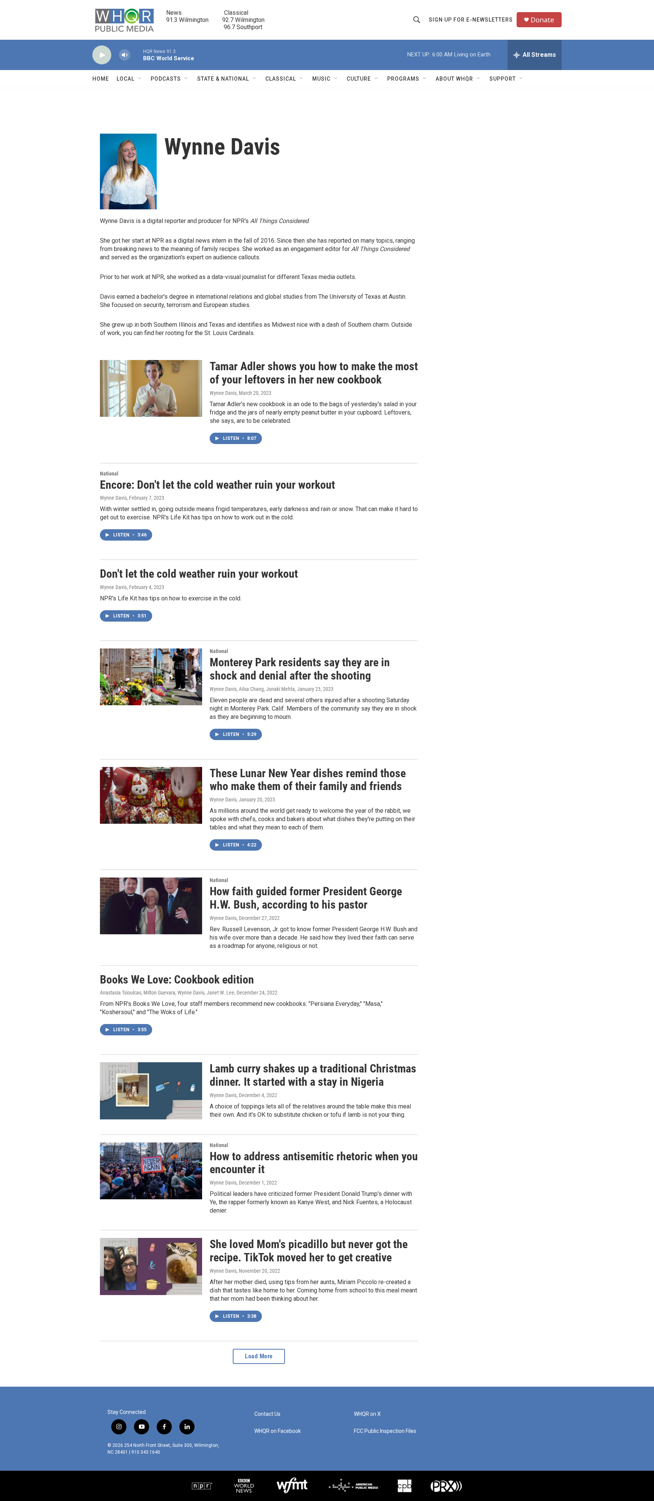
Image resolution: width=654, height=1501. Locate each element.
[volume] (124, 55)
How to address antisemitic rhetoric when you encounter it (314, 1163)
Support (502, 79)
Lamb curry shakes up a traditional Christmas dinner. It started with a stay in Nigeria (313, 1075)
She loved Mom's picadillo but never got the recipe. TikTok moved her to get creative (309, 1251)
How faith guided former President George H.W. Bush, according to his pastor (306, 898)
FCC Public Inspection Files (385, 1431)
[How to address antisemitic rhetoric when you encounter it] (151, 1171)
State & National (223, 79)
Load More (259, 1356)
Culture (359, 79)
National (109, 474)
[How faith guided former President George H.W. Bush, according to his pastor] (151, 906)
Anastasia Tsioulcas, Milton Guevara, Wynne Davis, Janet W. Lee (167, 993)
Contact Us (267, 1414)
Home (100, 79)
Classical (280, 79)
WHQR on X (367, 1414)
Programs (403, 79)
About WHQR (454, 79)
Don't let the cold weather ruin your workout (199, 573)
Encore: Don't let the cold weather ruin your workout (217, 484)
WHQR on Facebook (277, 1431)
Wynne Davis (223, 393)
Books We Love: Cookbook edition (177, 979)
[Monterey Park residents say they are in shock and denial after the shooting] (151, 676)
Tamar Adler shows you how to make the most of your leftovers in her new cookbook (314, 373)
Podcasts (166, 79)
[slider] (136, 55)
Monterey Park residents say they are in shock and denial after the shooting (300, 669)
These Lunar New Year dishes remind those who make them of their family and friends (308, 780)
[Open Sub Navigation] (140, 79)
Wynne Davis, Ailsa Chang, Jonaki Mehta (252, 689)
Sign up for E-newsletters (471, 20)
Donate (542, 20)
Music (321, 79)
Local (125, 79)
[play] (102, 55)
